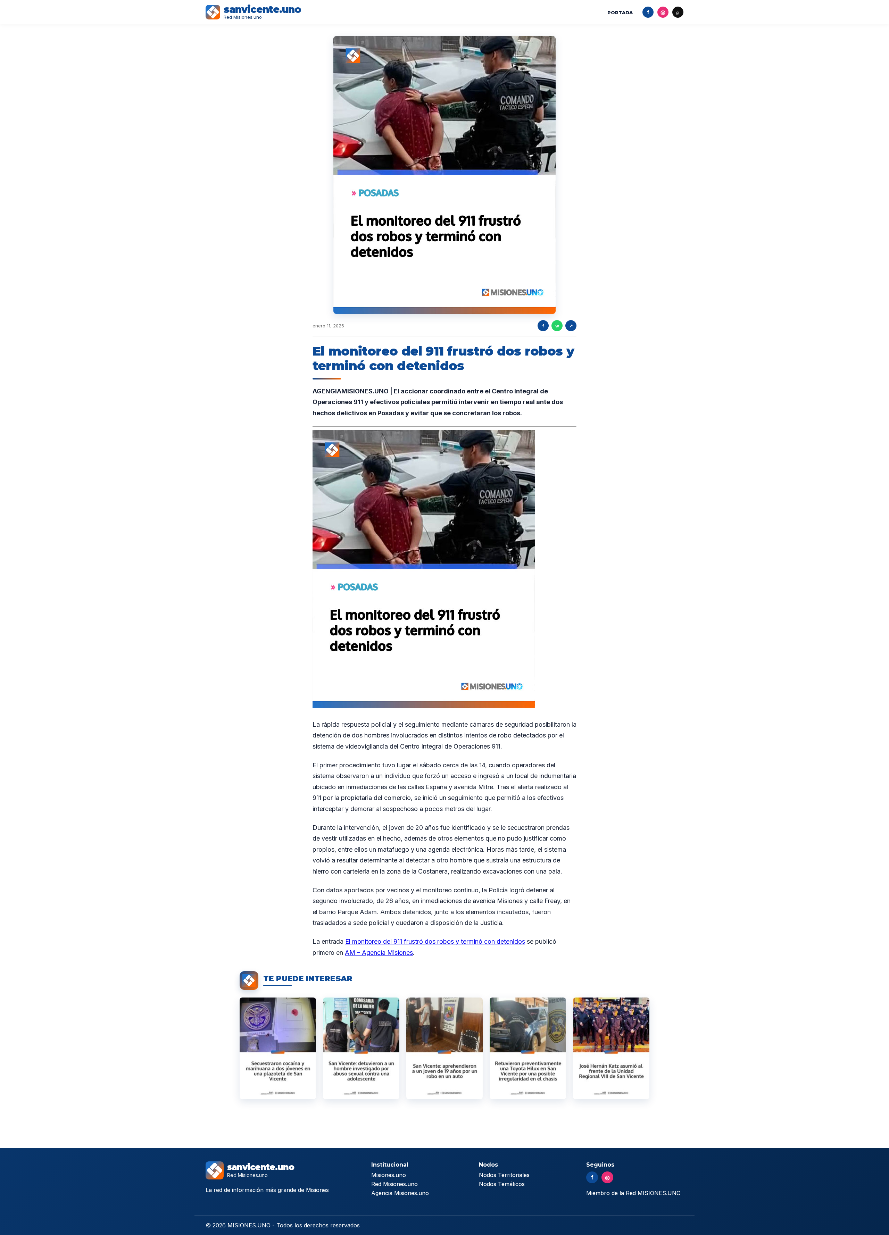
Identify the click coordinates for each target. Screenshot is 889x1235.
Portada (620, 12)
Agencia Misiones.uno (400, 1193)
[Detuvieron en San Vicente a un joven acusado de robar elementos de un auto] (444, 1048)
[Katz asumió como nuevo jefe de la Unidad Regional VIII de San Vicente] (611, 1048)
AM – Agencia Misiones (379, 952)
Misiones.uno (388, 1174)
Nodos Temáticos (502, 1183)
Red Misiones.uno (394, 1183)
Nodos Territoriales (504, 1174)
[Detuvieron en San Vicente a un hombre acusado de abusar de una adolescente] (361, 1048)
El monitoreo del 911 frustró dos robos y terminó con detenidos (435, 941)
